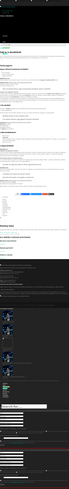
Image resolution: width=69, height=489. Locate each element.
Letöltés (2, 48)
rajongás (5, 212)
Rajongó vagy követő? (7, 335)
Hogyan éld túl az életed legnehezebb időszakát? (14, 376)
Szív (4, 213)
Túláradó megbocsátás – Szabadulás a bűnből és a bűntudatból (17, 363)
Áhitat (4, 199)
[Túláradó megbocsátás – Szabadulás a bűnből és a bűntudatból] (8, 361)
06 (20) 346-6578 (11, 281)
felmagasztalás (7, 207)
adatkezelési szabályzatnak (17, 442)
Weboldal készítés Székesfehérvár (46, 305)
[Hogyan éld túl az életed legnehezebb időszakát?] (8, 375)
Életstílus (5, 196)
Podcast (5, 210)
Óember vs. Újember (7, 349)
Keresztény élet (7, 208)
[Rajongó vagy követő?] (8, 334)
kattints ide (51, 287)
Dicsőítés (5, 204)
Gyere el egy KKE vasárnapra (7, 289)
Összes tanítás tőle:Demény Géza (8, 232)
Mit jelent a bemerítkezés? (9, 321)
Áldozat (5, 200)
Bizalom (5, 202)
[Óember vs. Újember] (8, 347)
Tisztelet (5, 215)
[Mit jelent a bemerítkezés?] (8, 320)
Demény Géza (9, 10)
